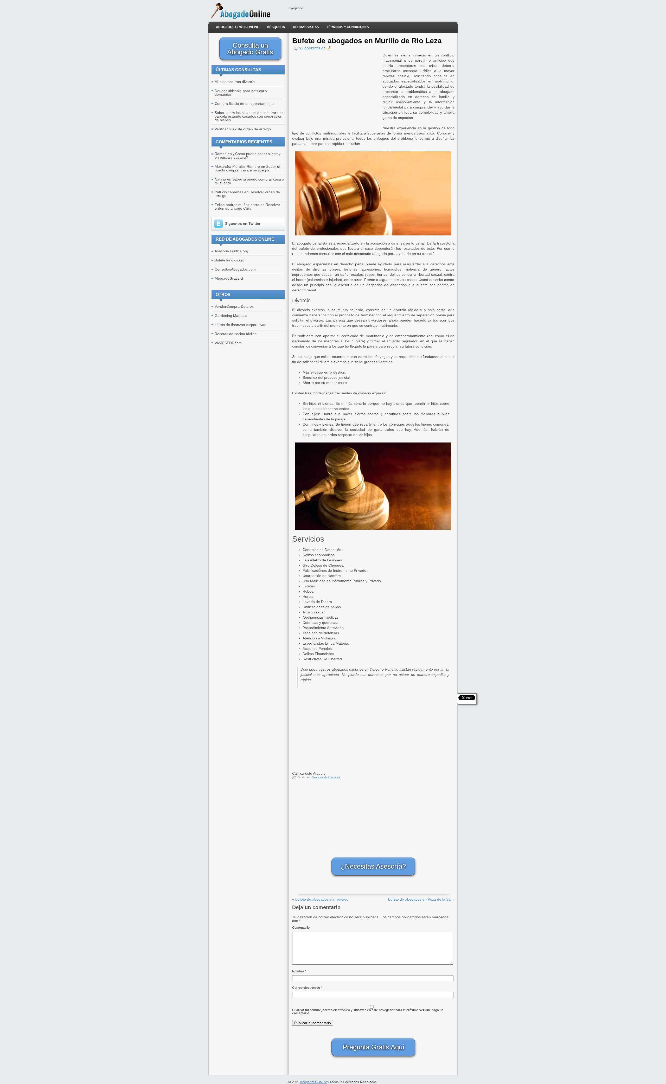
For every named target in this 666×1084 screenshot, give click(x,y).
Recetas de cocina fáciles (236, 334)
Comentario (301, 927)
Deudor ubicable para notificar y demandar (241, 93)
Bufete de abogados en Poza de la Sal (419, 899)
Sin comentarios (312, 48)
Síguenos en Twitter (242, 223)
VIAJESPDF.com (228, 343)
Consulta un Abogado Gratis (250, 48)
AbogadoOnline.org (314, 1082)
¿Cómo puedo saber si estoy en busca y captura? (247, 155)
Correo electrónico (307, 988)
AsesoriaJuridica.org (231, 251)
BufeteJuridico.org (230, 260)
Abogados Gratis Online (237, 27)
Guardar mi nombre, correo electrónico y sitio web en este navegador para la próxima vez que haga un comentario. (367, 1011)
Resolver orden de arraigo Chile (247, 206)
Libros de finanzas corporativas (240, 325)
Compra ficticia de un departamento (244, 103)
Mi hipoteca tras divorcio (235, 82)
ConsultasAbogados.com (235, 269)
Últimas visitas (306, 27)
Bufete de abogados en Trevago (321, 899)
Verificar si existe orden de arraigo (243, 129)
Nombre (299, 971)
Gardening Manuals (231, 315)
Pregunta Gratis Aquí (373, 1047)
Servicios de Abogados (326, 777)
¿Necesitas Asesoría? (373, 866)
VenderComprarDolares (234, 306)
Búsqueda (276, 27)
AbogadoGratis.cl (229, 278)
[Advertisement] (336, 89)
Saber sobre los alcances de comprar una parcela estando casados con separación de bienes (249, 116)
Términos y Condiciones (348, 27)
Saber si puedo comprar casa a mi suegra (247, 168)
